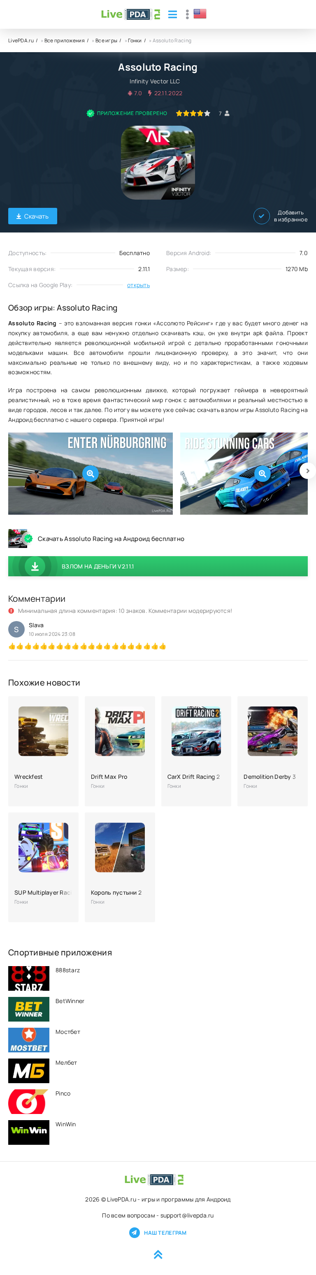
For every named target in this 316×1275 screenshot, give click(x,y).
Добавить (291, 216)
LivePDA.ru (21, 40)
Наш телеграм (165, 1232)
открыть (138, 285)
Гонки (135, 40)
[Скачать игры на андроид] (130, 14)
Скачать (36, 216)
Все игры (106, 40)
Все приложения (64, 40)
